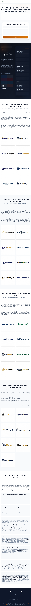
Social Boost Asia (8, 60)
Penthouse (4, 541)
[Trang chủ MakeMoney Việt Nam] (3, 1)
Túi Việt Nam (19, 527)
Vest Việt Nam (13, 525)
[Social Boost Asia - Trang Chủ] (7, 50)
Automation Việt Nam (7, 551)
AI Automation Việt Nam (9, 554)
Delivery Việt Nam (9, 511)
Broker (20, 579)
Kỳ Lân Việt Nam (15, 566)
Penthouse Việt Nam (15, 540)
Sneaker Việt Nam (15, 529)
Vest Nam (24, 525)
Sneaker (4, 530)
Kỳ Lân (20, 567)
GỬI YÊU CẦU (15, 37)
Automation (17, 551)
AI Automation (18, 554)
